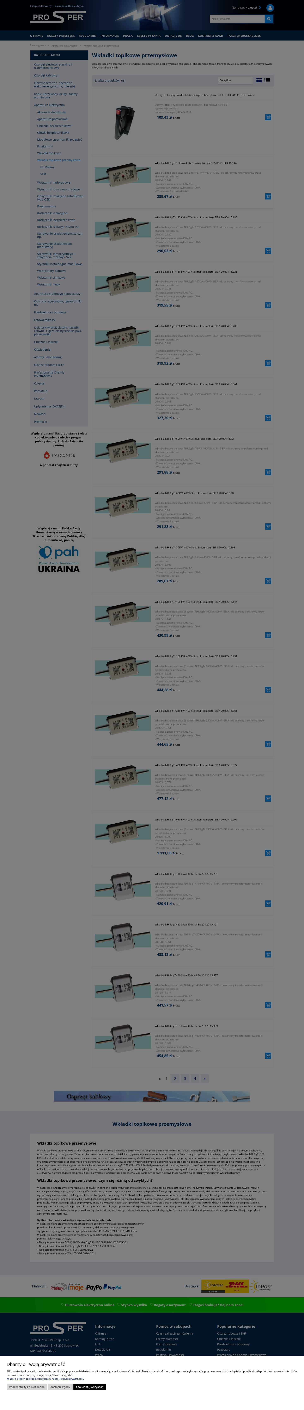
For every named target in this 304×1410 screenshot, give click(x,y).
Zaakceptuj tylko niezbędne (27, 1387)
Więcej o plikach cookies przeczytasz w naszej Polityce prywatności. (45, 1378)
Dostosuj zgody (60, 1387)
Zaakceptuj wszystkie (89, 1387)
